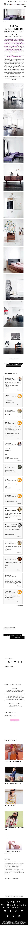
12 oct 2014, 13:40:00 (10, 559)
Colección (11, 862)
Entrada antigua (17, 637)
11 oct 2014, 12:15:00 (10, 397)
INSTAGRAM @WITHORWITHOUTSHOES (14, 896)
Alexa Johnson (8, 591)
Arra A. (6, 479)
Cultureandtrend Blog (9, 402)
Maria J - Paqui (8, 558)
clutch (10, 872)
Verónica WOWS (19, 36)
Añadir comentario (19, 605)
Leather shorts (15, 866)
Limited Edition (8, 868)
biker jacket (19, 871)
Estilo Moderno (14, 364)
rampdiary (7, 516)
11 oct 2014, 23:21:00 (10, 543)
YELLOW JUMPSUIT (10, 805)
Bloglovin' (7, 388)
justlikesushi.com (11, 534)
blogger (7, 872)
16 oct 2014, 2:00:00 (10, 592)
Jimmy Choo (8, 866)
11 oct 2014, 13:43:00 (10, 423)
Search (12, 1)
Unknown (7, 395)
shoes (22, 872)
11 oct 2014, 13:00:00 (10, 411)
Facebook (7, 386)
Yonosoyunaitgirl (9, 410)
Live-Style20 (8, 443)
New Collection (8, 869)
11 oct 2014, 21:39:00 (10, 526)
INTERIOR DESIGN (9, 865)
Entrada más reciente (13, 635)
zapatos (7, 874)
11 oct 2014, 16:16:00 (10, 480)
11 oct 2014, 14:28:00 (10, 467)
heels (14, 872)
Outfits (14, 869)
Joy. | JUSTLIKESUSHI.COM (11, 524)
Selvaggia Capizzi (9, 378)
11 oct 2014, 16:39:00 (10, 496)
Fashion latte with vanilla (10, 471)
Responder (19, 390)
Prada (18, 869)
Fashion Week (12, 863)
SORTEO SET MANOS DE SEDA (13, 761)
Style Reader (8, 487)
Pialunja (7, 466)
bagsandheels (8, 542)
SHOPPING (7, 871)
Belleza (6, 862)
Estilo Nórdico (19, 364)
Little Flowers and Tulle (13, 783)
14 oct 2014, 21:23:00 (10, 576)
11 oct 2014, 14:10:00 (10, 445)
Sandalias (13, 871)
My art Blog (12, 516)
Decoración (18, 60)
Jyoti (6, 508)
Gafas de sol (20, 863)
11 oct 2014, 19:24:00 (10, 510)
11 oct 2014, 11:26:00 (10, 379)
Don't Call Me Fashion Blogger (11, 385)
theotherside (8, 495)
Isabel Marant (18, 865)
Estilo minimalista (8, 364)
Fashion (7, 863)
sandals (19, 872)
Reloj (22, 869)
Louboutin (15, 868)
